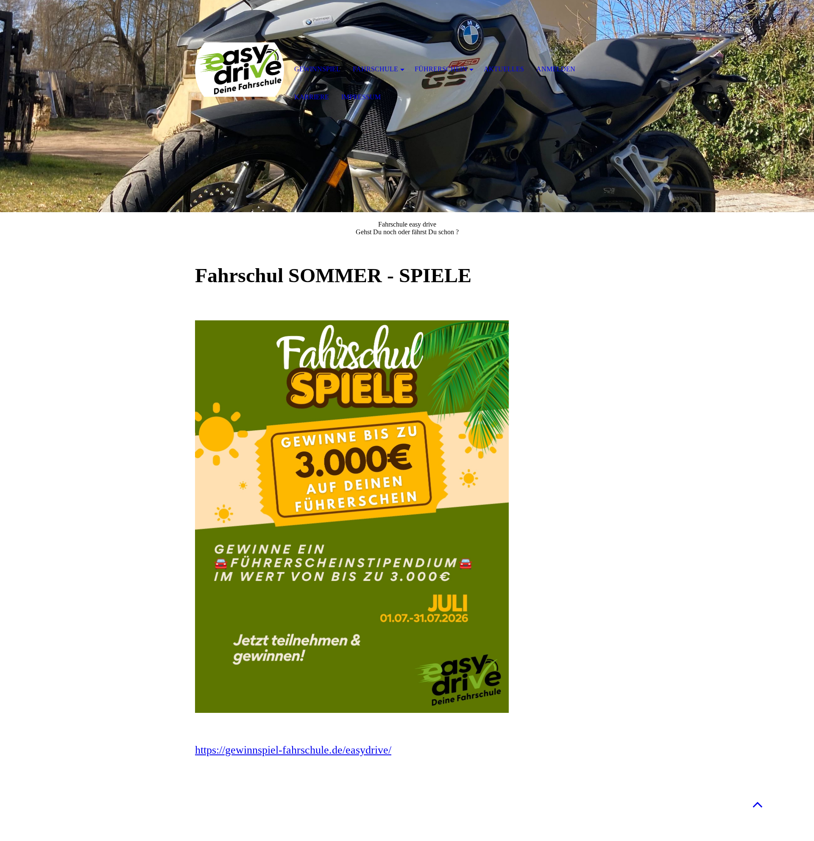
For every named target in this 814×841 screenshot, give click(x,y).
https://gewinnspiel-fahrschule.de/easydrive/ (293, 750)
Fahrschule (375, 69)
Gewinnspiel (317, 69)
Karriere (311, 97)
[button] (758, 804)
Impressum (361, 97)
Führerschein (441, 69)
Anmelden (555, 69)
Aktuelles (504, 69)
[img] (239, 70)
